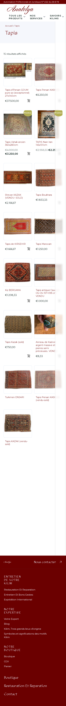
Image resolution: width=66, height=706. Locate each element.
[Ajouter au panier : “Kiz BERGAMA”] (29, 301)
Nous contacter (48, 562)
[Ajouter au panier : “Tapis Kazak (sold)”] (29, 356)
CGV (6, 661)
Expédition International (18, 599)
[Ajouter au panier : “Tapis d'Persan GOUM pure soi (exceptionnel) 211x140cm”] (29, 101)
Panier (8, 666)
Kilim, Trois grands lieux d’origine (22, 628)
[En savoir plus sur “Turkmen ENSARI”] (30, 402)
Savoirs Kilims (55, 17)
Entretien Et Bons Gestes (18, 594)
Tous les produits (16, 17)
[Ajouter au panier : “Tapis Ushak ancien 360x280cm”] (29, 154)
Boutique (9, 656)
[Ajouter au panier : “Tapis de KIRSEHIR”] (29, 249)
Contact (10, 694)
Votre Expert (11, 618)
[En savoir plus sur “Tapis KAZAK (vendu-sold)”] (30, 446)
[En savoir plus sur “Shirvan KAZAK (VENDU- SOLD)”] (30, 205)
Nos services (36, 17)
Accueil (9, 26)
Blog (7, 623)
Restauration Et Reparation (19, 589)
